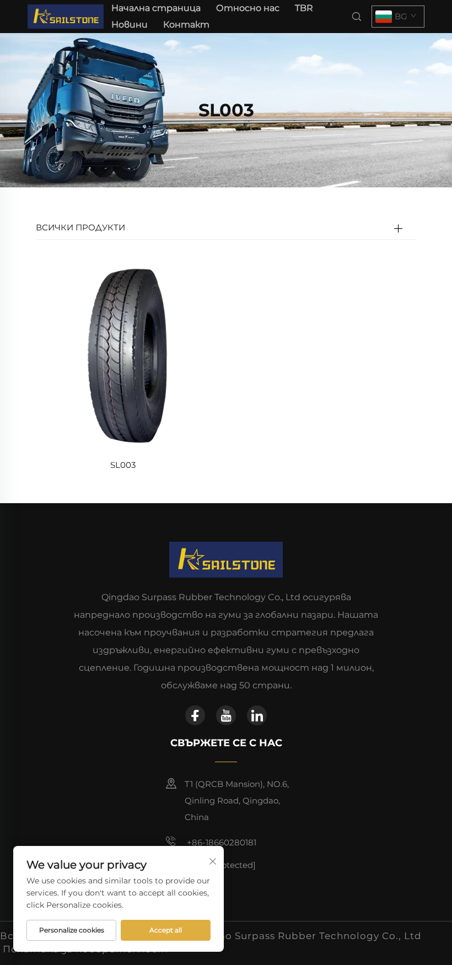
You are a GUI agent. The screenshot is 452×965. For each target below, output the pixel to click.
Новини (129, 24)
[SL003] (123, 355)
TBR (304, 8)
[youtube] (226, 715)
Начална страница (156, 8)
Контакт (186, 24)
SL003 (123, 465)
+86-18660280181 (220, 842)
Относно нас (247, 8)
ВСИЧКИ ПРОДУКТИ (80, 227)
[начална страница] (66, 15)
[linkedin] (257, 715)
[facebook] (195, 715)
